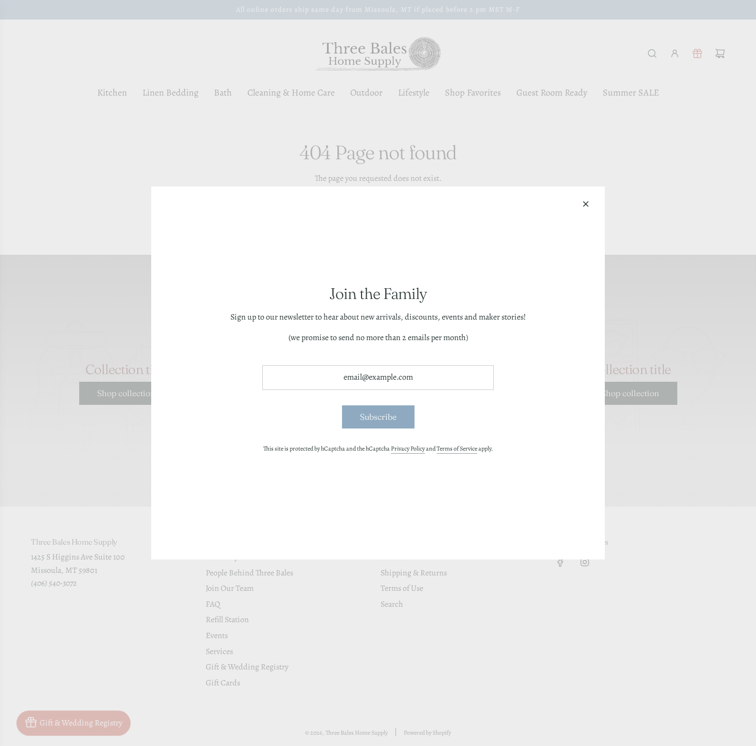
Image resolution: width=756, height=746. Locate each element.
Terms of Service (457, 448)
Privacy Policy (408, 448)
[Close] (585, 204)
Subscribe (378, 417)
